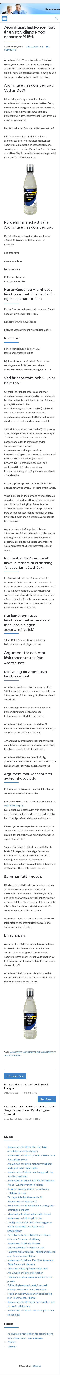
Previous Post (16, 1076)
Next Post (45, 1099)
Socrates (36, 1366)
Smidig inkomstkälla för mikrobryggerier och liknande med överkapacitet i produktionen (29, 1226)
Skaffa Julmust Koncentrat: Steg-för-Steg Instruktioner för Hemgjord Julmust (30, 1110)
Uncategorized (34, 47)
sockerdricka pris (13, 805)
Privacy (11, 1341)
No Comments (30, 1093)
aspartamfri (16, 1052)
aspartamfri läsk (31, 1052)
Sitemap (11, 1346)
